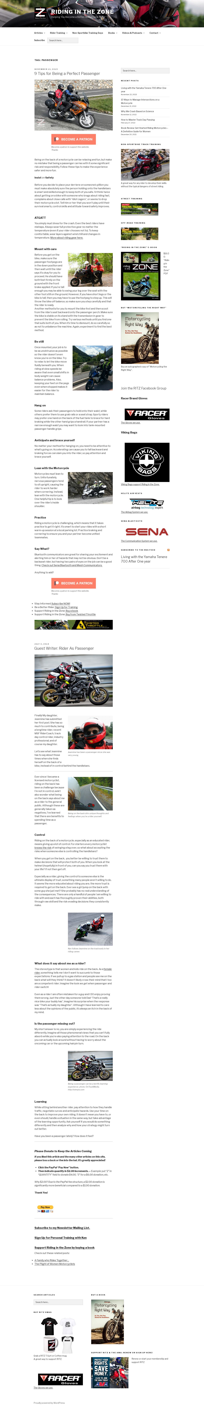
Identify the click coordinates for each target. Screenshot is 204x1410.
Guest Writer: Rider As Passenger (64, 648)
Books (111, 33)
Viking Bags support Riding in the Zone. (140, 484)
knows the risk (42, 847)
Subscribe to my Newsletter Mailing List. (62, 1227)
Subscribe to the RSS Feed (138, 550)
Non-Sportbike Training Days (87, 33)
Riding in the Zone (82, 12)
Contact (153, 33)
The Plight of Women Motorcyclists (54, 1264)
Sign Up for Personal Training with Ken (60, 1237)
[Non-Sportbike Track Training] (145, 179)
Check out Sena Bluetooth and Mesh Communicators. (72, 565)
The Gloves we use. (130, 422)
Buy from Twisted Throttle (80, 614)
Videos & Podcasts (132, 33)
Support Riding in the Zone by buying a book (64, 1247)
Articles (38, 33)
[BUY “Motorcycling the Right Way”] (140, 363)
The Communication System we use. (139, 541)
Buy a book (71, 610)
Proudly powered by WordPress (49, 1403)
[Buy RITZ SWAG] (58, 1335)
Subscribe (39, 40)
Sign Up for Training (66, 607)
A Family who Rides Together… (51, 1260)
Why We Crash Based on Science (137, 111)
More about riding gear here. (66, 237)
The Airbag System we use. (134, 512)
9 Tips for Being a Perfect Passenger (67, 73)
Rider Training (57, 33)
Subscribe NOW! (60, 603)
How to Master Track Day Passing (138, 119)
